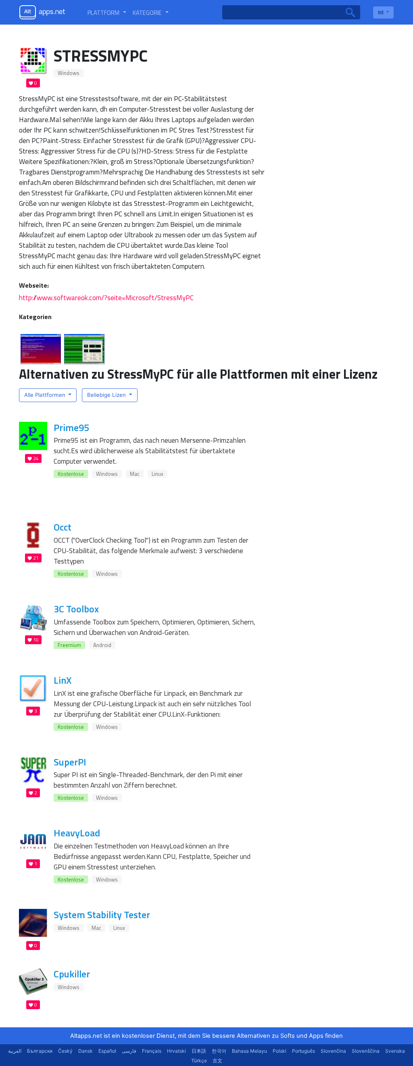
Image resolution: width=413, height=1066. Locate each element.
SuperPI (70, 762)
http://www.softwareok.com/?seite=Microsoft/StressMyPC (106, 297)
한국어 (219, 1051)
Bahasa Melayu (249, 1051)
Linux (157, 474)
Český (65, 1051)
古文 (217, 1061)
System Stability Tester (102, 914)
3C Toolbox (76, 608)
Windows (68, 73)
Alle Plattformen (45, 395)
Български (39, 1051)
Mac (135, 474)
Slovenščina (366, 1051)
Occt (62, 527)
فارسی (129, 1051)
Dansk (85, 1051)
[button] (106, 12)
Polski (279, 1051)
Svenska (395, 1051)
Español (107, 1051)
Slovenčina (333, 1051)
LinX (63, 680)
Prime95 (71, 427)
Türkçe (199, 1061)
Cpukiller (72, 973)
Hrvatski (176, 1051)
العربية (14, 1051)
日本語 (199, 1051)
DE (381, 12)
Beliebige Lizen (107, 395)
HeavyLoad (77, 832)
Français (151, 1051)
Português (303, 1051)
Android (102, 645)
